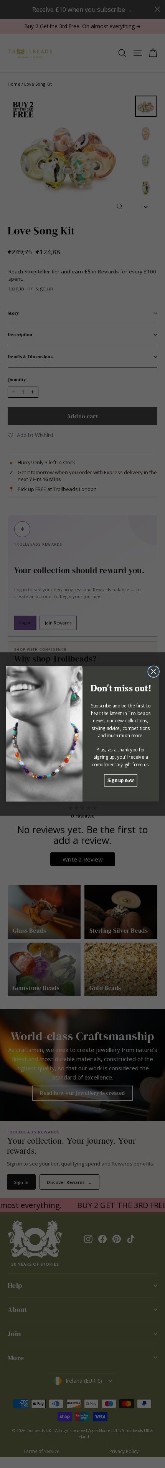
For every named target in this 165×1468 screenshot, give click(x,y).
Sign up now (120, 780)
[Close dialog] (153, 672)
